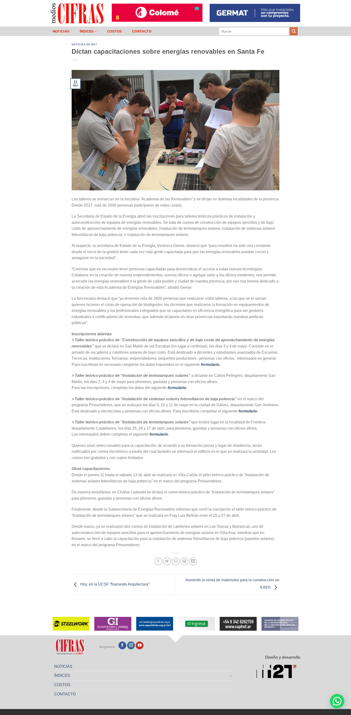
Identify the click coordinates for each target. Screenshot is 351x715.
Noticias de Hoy (84, 44)
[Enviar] (294, 31)
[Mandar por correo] (176, 561)
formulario (210, 365)
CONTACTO (141, 31)
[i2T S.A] (278, 672)
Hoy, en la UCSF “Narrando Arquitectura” (114, 584)
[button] (337, 701)
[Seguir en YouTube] (140, 645)
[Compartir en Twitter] (167, 561)
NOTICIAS (61, 31)
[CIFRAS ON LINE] (77, 13)
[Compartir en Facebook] (158, 561)
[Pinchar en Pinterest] (184, 561)
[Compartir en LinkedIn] (193, 561)
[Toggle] (231, 675)
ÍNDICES (87, 31)
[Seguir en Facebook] (122, 645)
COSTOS (114, 31)
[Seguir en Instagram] (131, 645)
